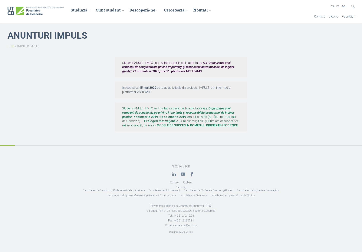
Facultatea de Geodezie (193, 195)
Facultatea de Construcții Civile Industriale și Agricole (114, 190)
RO (343, 6)
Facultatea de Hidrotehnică (164, 190)
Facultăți (347, 16)
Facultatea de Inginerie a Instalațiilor (258, 190)
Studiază (79, 10)
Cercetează (174, 10)
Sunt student (108, 10)
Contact (319, 16)
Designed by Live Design (181, 232)
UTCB (11, 46)
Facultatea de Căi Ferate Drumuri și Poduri (208, 190)
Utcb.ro (333, 16)
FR (337, 6)
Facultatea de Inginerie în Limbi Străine (233, 195)
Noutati (200, 10)
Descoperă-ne (142, 10)
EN (332, 6)
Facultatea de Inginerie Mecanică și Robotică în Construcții (141, 195)
